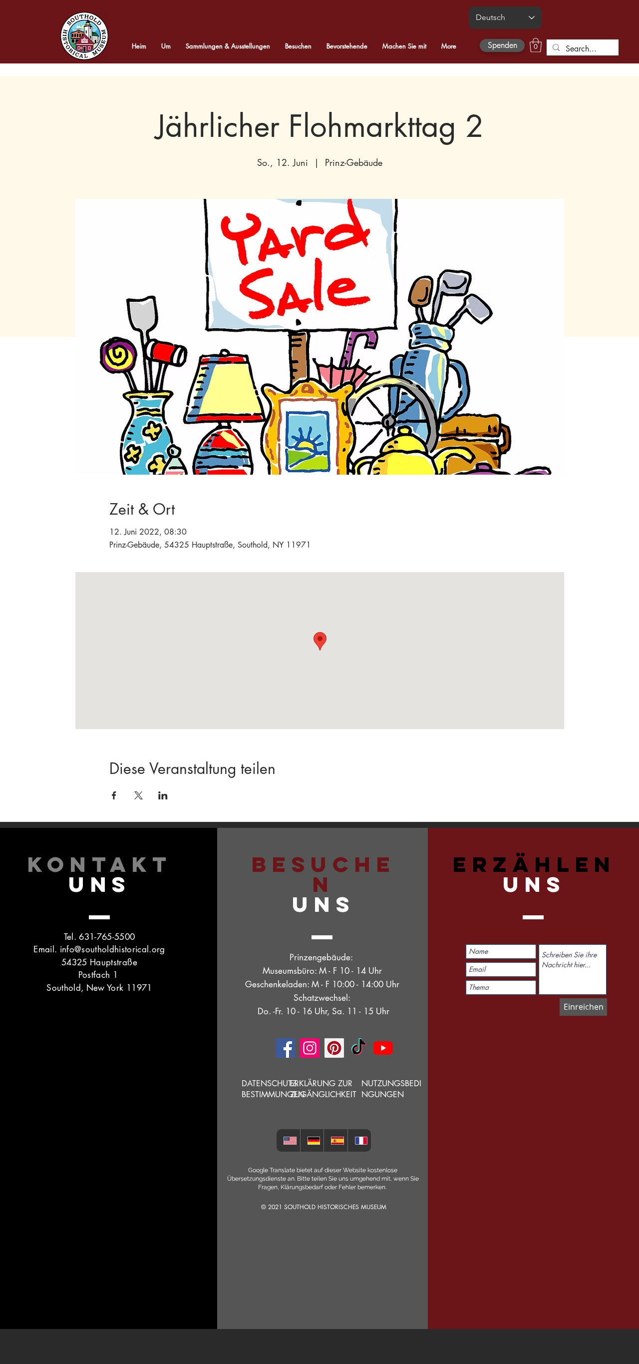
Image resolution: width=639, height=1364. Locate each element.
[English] (288, 1140)
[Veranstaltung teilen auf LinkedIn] (163, 795)
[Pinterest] (334, 1048)
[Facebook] (285, 1048)
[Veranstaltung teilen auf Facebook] (114, 795)
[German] (312, 1140)
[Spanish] (335, 1140)
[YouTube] (383, 1048)
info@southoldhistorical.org (112, 949)
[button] (536, 45)
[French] (359, 1140)
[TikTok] (358, 1048)
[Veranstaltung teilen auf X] (138, 795)
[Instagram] (310, 1048)
